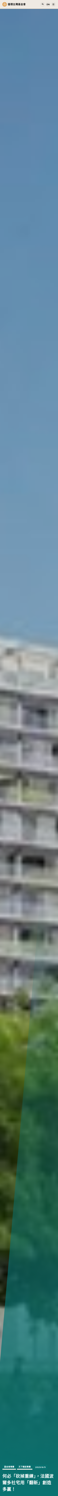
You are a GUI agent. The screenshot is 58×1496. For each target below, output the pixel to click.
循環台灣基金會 (17, 4)
